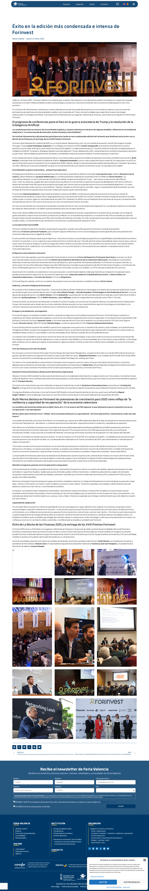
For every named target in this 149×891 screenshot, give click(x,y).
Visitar (92, 4)
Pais (97, 787)
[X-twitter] (100, 848)
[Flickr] (104, 848)
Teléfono (58, 787)
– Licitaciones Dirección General (64, 844)
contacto (57, 849)
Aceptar (103, 882)
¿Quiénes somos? (21, 828)
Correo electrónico (102, 779)
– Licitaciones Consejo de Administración (67, 841)
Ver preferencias (132, 882)
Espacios (66, 4)
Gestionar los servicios (97, 876)
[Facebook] (97, 848)
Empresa (16, 787)
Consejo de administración (62, 828)
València (18, 853)
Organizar (79, 4)
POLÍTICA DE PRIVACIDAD (114, 887)
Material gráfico (20, 838)
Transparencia (58, 831)
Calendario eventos (22, 851)
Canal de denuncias (60, 835)
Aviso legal (55, 886)
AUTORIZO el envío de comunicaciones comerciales (32, 806)
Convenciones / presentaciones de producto (106, 838)
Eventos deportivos (98, 835)
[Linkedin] (93, 848)
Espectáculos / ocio (97, 842)
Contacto (104, 4)
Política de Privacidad (109, 797)
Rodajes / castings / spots (99, 840)
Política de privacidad (70, 886)
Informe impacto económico (63, 833)
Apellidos (58, 779)
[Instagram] (89, 848)
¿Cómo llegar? (20, 849)
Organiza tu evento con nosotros (102, 828)
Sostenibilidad (20, 835)
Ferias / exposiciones (98, 831)
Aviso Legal (126, 887)
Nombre (16, 779)
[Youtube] (108, 848)
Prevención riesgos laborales (25, 833)
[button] (145, 860)
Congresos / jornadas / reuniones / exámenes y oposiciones (111, 833)
